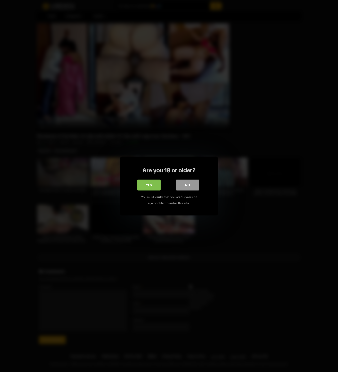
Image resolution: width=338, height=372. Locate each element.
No (187, 185)
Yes (149, 185)
